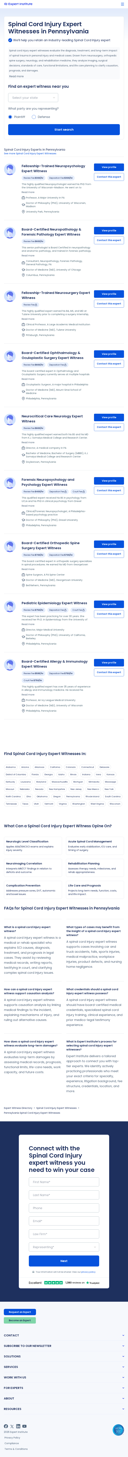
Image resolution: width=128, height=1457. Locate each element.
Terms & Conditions (16, 1448)
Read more (16, 76)
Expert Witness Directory (18, 1108)
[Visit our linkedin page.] (18, 1426)
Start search (64, 129)
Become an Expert (20, 1320)
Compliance (11, 1443)
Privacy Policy (12, 1437)
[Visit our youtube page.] (24, 1426)
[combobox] (12, 97)
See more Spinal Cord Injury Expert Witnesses (30, 153)
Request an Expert (20, 1312)
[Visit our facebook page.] (6, 1426)
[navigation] (122, 4)
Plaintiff (19, 117)
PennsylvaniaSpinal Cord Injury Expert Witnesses (32, 1113)
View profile (109, 167)
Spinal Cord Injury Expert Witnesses (56, 1108)
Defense (44, 117)
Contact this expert (109, 176)
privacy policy (88, 1271)
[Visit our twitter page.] (12, 1426)
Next (64, 1261)
